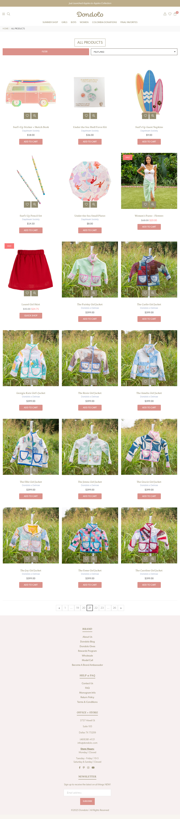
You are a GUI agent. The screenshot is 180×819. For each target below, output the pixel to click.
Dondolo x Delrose (90, 308)
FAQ (87, 688)
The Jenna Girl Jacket (90, 481)
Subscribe (87, 801)
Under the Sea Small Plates (90, 215)
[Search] (8, 14)
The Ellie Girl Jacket (31, 481)
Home (6, 29)
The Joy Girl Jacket (30, 570)
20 (83, 608)
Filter (44, 52)
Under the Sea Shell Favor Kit (90, 127)
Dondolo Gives (87, 646)
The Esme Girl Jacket (90, 570)
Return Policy (87, 697)
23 (102, 608)
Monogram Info (87, 693)
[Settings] (164, 14)
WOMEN (84, 22)
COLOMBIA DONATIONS (104, 22)
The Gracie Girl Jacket (149, 481)
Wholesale (87, 656)
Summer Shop (50, 22)
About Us (87, 637)
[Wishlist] (169, 14)
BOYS (73, 22)
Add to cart (31, 142)
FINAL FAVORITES (128, 22)
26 (114, 608)
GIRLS (64, 22)
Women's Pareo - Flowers (149, 215)
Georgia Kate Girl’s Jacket (30, 393)
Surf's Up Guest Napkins (149, 127)
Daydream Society (31, 131)
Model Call (87, 660)
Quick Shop (30, 316)
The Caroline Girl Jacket (149, 570)
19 (77, 608)
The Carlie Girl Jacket (149, 304)
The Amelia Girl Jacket (149, 393)
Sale (128, 157)
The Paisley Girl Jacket (90, 304)
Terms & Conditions (87, 702)
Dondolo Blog (87, 641)
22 (96, 608)
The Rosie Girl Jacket (90, 393)
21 (89, 608)
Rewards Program (87, 651)
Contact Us (87, 683)
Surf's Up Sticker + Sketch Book (31, 127)
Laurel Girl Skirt (31, 304)
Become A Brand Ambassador (87, 665)
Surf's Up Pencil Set (31, 215)
